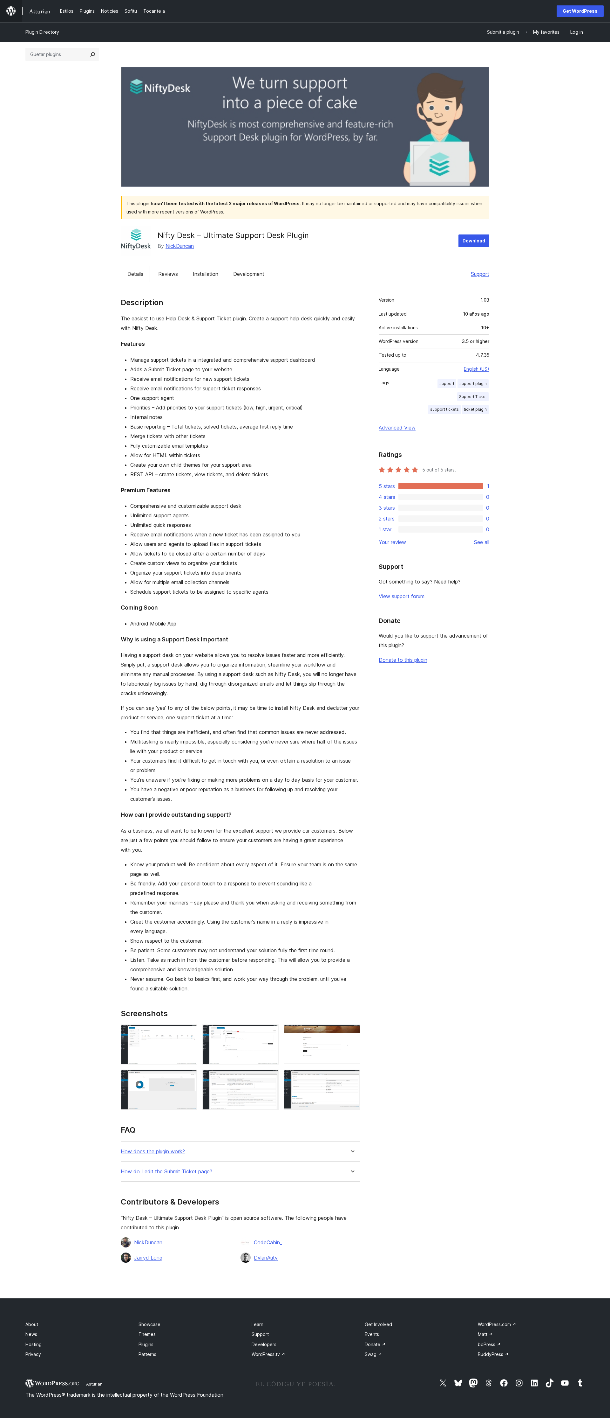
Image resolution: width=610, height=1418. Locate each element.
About (31, 1324)
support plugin (473, 383)
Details (135, 274)
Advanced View (397, 427)
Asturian (94, 1384)
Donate (375, 1344)
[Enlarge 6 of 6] (352, 1078)
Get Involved (378, 1324)
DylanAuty (266, 1257)
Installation (205, 274)
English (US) (476, 369)
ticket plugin (475, 409)
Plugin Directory (42, 32)
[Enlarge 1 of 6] (189, 1033)
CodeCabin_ (268, 1242)
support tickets (444, 409)
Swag (373, 1354)
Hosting (33, 1344)
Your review (392, 542)
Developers (264, 1344)
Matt (485, 1334)
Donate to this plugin (403, 660)
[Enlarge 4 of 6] (189, 1078)
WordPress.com (497, 1324)
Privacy (33, 1354)
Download (474, 240)
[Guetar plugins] (92, 54)
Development (248, 274)
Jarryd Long (148, 1257)
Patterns (147, 1354)
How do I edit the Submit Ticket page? (166, 1172)
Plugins (146, 1344)
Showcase (149, 1324)
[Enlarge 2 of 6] (270, 1033)
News (31, 1334)
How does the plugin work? (153, 1152)
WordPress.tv (268, 1354)
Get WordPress (580, 11)
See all (481, 542)
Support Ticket (473, 396)
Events (372, 1334)
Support (480, 274)
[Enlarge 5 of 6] (270, 1078)
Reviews (168, 274)
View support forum (401, 596)
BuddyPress (493, 1354)
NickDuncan (180, 246)
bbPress (489, 1344)
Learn (257, 1324)
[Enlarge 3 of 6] (352, 1033)
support (446, 383)
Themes (147, 1334)
